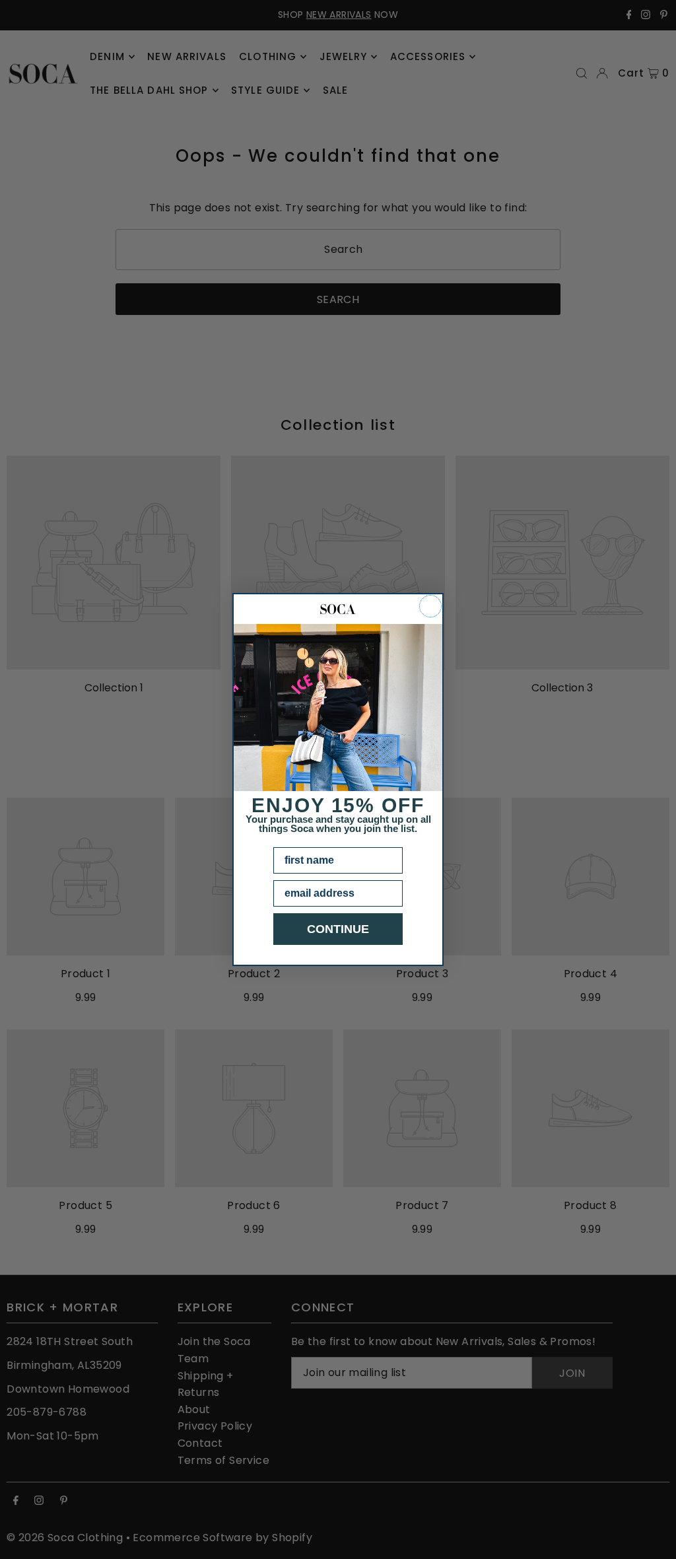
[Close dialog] (430, 606)
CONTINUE (338, 929)
